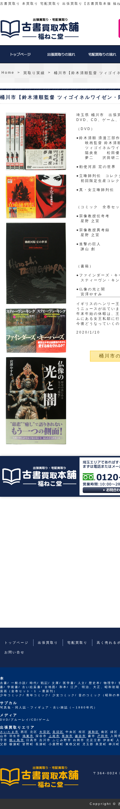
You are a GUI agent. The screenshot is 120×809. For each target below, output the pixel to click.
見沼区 (58, 731)
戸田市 (103, 736)
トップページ (20, 57)
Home (8, 73)
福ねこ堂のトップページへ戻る (39, 28)
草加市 (67, 736)
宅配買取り (77, 642)
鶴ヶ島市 (16, 740)
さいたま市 (9, 731)
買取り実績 (34, 73)
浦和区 (93, 731)
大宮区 (45, 731)
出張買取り (61, 57)
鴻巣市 (28, 736)
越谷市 (80, 736)
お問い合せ (14, 652)
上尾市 (54, 736)
